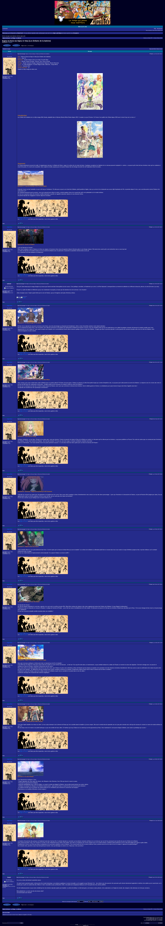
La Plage (13, 38)
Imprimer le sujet (6, 48)
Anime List (27, 217)
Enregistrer (76, 33)
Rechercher (160, 28)
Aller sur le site (82, 26)
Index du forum (6, 38)
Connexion (5, 28)
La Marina (18, 38)
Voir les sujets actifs (21, 36)
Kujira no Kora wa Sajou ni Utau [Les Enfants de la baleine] (26, 41)
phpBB (76, 924)
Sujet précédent (152, 48)
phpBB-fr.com (85, 925)
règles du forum (24, 219)
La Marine (10, 42)
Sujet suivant (159, 48)
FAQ (155, 28)
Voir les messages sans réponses (9, 36)
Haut (3, 223)
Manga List (21, 217)
